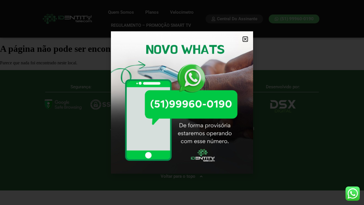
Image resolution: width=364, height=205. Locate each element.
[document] (182, 102)
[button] (245, 39)
